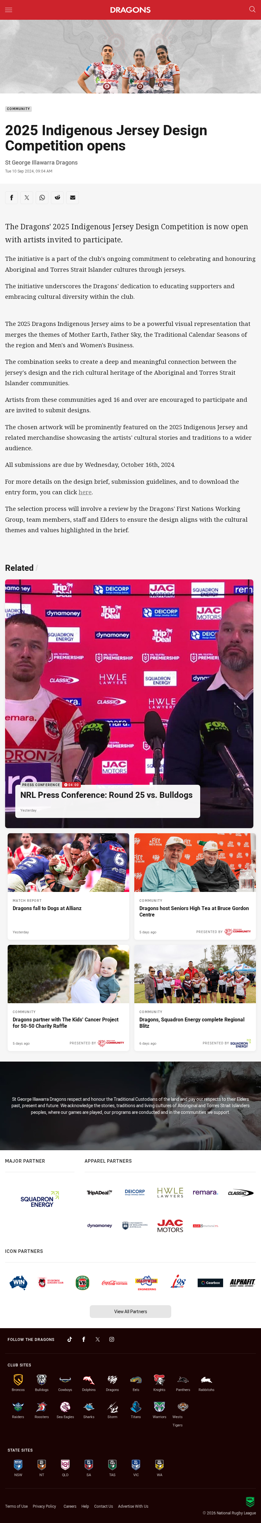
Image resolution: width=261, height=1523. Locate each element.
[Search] (252, 10)
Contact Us (103, 1506)
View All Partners (130, 1311)
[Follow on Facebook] (83, 1339)
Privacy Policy (44, 1506)
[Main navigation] (8, 9)
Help (85, 1506)
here (85, 492)
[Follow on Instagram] (111, 1339)
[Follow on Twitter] (97, 1339)
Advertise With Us (133, 1506)
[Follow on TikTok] (69, 1339)
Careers (70, 1506)
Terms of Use (16, 1506)
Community (18, 109)
